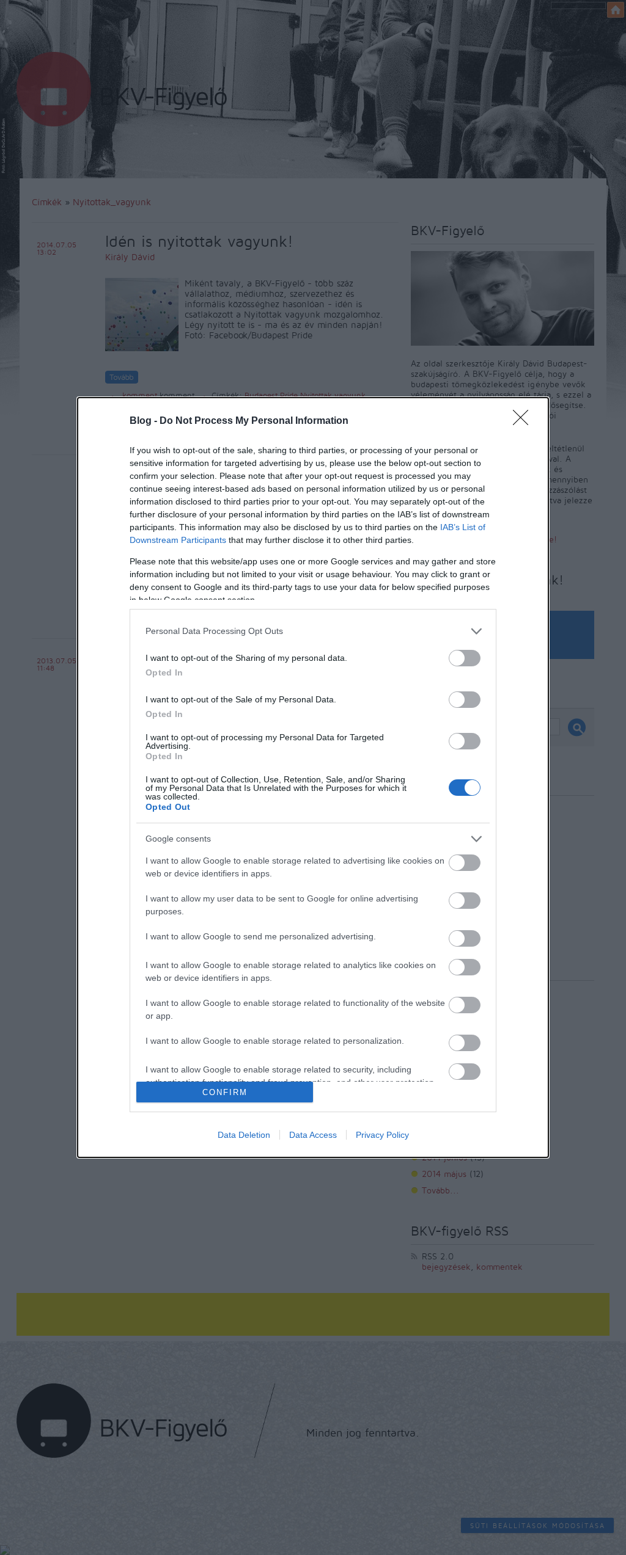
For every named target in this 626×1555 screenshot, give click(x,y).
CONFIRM (225, 1092)
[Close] (524, 421)
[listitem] (313, 631)
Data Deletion (244, 1135)
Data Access (313, 1135)
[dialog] (313, 778)
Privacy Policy (382, 1135)
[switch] (465, 658)
